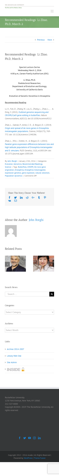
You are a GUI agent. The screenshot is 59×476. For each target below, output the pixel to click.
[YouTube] (29, 438)
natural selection (42, 173)
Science (8, 167)
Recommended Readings (32, 164)
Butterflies (22, 167)
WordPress (28, 458)
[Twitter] (24, 438)
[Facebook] (19, 438)
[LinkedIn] (39, 438)
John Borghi (12, 161)
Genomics (18, 164)
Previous (41, 39)
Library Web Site (14, 355)
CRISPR (30, 167)
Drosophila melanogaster (35, 170)
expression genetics (13, 173)
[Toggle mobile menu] (52, 11)
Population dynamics (13, 175)
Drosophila (19, 170)
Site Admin (12, 362)
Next (50, 39)
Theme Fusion (40, 458)
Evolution (9, 164)
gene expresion (28, 173)
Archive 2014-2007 (15, 349)
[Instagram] (34, 438)
